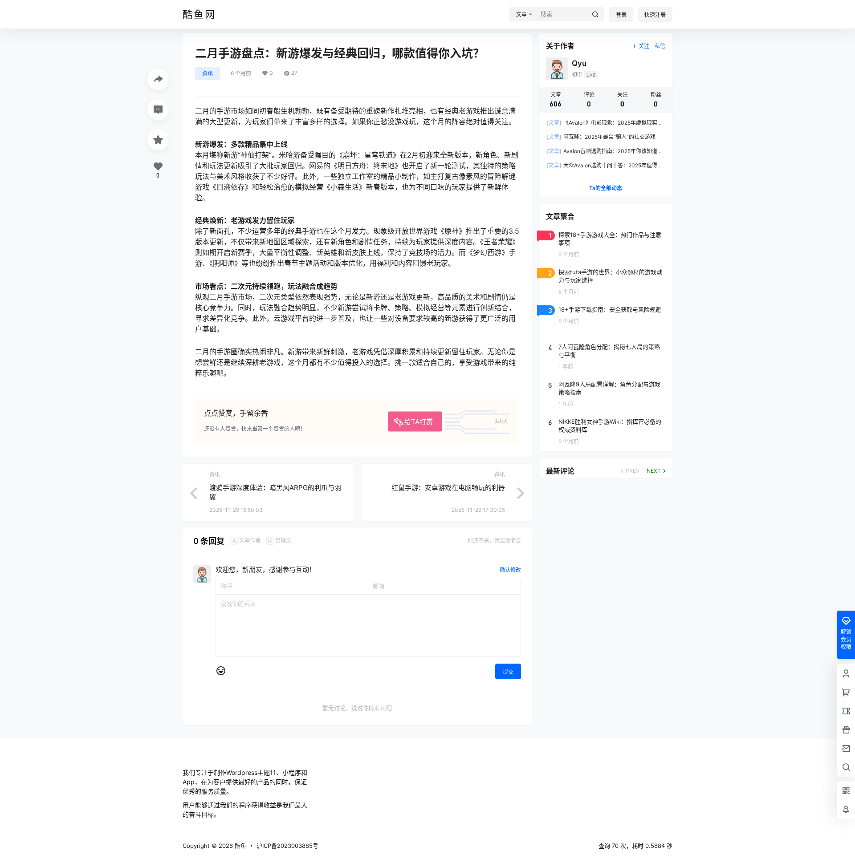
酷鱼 (239, 845)
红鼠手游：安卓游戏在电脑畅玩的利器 (448, 487)
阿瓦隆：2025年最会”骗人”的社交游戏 (601, 137)
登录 (621, 15)
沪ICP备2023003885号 (287, 845)
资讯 (207, 73)
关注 (644, 46)
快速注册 (655, 15)
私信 (660, 46)
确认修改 (510, 570)
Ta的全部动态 (605, 188)
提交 (508, 672)
